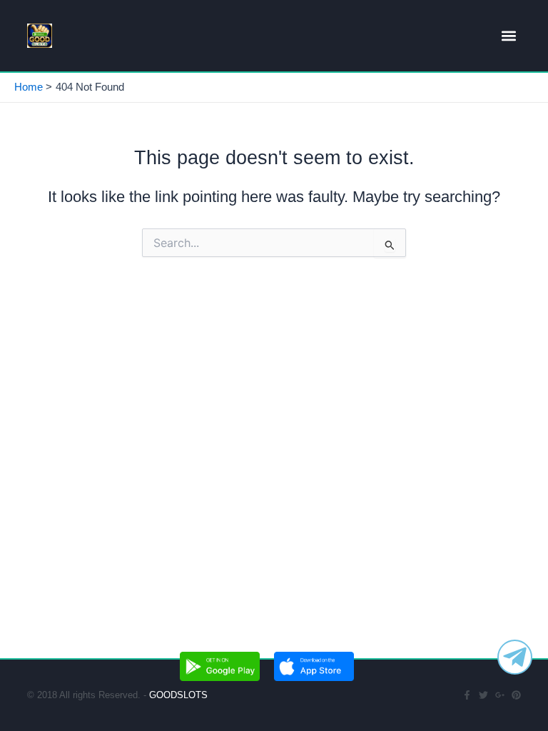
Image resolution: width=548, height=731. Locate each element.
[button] (509, 36)
